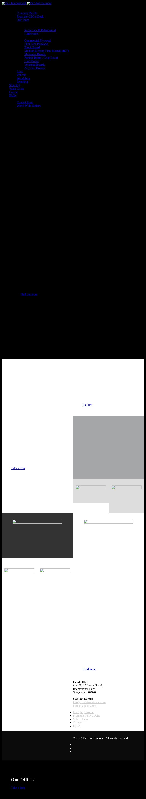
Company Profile (27, 13)
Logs (20, 71)
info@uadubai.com (84, 705)
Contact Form (25, 102)
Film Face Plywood (36, 44)
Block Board (32, 47)
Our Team (23, 20)
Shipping (14, 85)
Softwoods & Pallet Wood (40, 30)
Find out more (29, 294)
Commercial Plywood (37, 40)
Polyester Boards (34, 68)
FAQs (12, 95)
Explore (87, 404)
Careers (13, 92)
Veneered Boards (34, 64)
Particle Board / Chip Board (41, 57)
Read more (89, 669)
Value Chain (16, 88)
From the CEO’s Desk (30, 16)
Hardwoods (31, 33)
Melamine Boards (35, 54)
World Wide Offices (29, 105)
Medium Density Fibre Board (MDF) (46, 50)
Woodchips (23, 78)
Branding (22, 81)
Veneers (21, 74)
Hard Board (31, 61)
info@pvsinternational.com (89, 702)
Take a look (18, 468)
